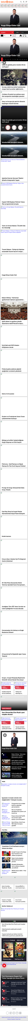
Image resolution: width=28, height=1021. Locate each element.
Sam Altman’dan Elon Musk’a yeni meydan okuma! (13, 925)
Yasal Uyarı (18, 1019)
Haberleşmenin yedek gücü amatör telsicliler (11, 929)
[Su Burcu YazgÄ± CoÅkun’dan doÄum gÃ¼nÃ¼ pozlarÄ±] (7, 894)
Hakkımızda (4, 1017)
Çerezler (21, 1017)
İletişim (9, 1017)
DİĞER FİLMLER (20, 940)
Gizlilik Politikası (14, 1017)
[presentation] (3, 950)
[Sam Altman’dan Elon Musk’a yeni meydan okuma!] (14, 915)
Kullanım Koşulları (11, 1019)
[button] (1, 28)
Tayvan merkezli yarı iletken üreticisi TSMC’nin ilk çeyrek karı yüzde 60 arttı (12, 934)
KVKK (24, 1017)
